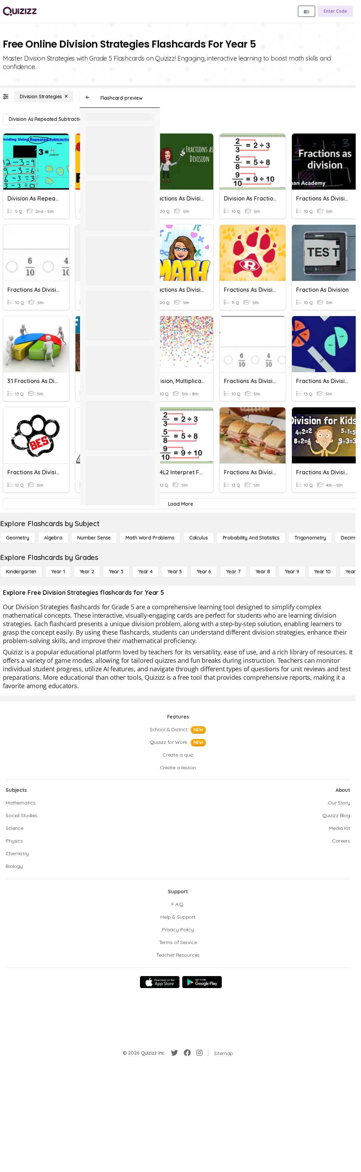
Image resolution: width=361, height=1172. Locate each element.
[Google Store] (202, 982)
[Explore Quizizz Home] (20, 11)
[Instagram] (199, 1053)
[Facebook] (187, 1053)
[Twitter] (174, 1053)
